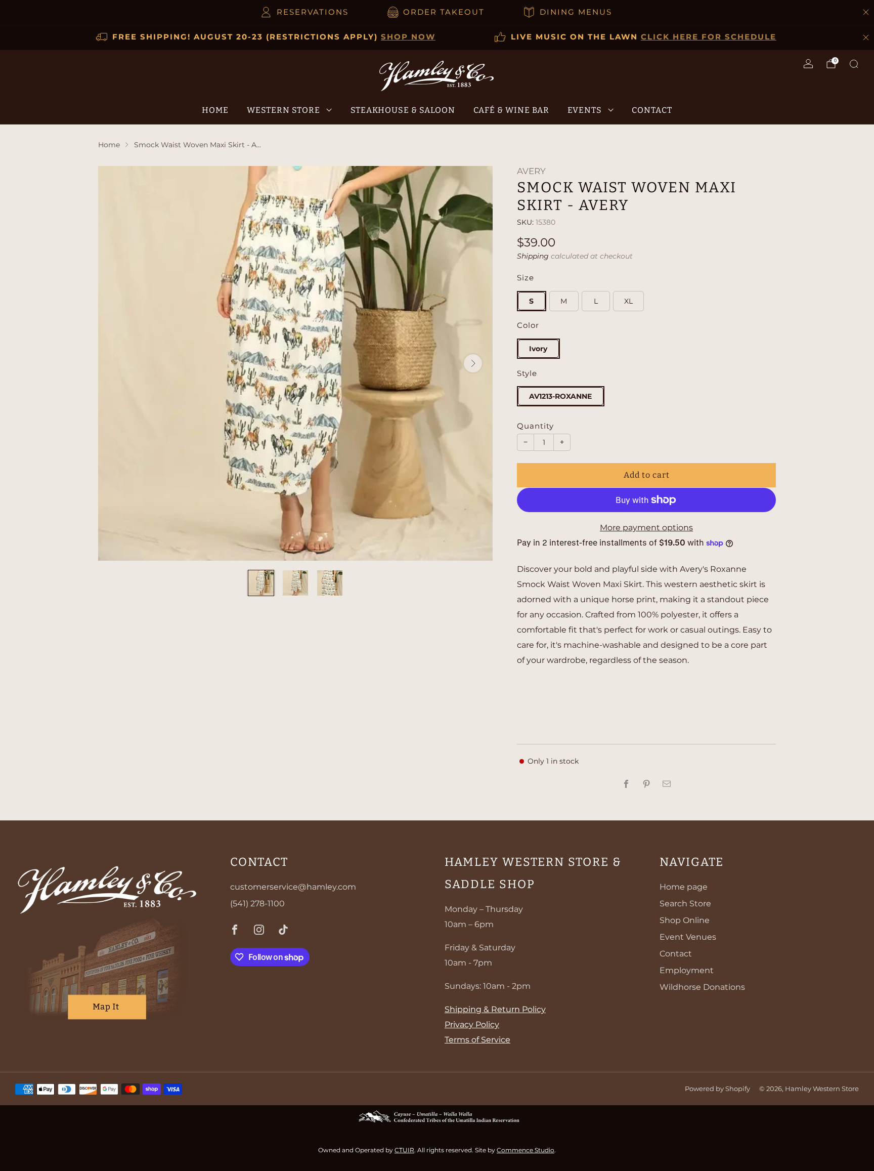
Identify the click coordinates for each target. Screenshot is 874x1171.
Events (584, 109)
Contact (652, 109)
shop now (408, 36)
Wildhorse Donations (702, 987)
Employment (687, 970)
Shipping (533, 256)
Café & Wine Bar (511, 109)
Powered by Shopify (717, 1089)
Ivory (538, 348)
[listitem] (305, 12)
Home (215, 109)
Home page (684, 887)
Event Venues (688, 937)
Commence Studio (525, 1150)
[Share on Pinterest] (646, 784)
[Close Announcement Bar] (866, 12)
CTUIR (404, 1150)
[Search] (854, 64)
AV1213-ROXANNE (560, 396)
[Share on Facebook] (626, 784)
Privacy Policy (472, 1024)
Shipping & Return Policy (495, 1009)
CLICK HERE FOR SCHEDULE (708, 36)
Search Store (685, 903)
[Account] (808, 64)
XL (628, 301)
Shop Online (685, 920)
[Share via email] (667, 784)
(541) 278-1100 (257, 903)
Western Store (283, 109)
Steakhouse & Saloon (403, 109)
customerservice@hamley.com (293, 887)
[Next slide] (473, 363)
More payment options (646, 527)
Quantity (535, 426)
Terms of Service (477, 1039)
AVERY (531, 171)
